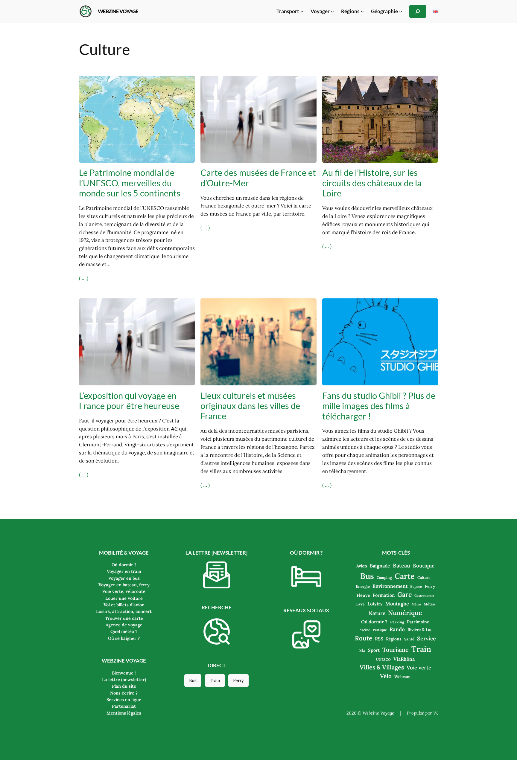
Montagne (397, 603)
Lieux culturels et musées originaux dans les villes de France (250, 405)
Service (426, 638)
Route (363, 638)
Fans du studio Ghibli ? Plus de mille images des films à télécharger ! (378, 405)
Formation (384, 595)
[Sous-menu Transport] (301, 11)
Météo (429, 604)
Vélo (386, 676)
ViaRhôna (404, 659)
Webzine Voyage (118, 11)
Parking (397, 621)
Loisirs (375, 604)
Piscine (364, 630)
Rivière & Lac (419, 629)
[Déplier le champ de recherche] (417, 11)
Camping (384, 577)
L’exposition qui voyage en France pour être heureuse (129, 400)
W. (435, 713)
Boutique (423, 565)
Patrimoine (418, 622)
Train (215, 680)
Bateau (401, 565)
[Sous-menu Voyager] (332, 11)
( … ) (83, 278)
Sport (374, 650)
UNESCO (383, 659)
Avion (361, 566)
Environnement (389, 586)
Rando (397, 629)
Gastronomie (424, 595)
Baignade (380, 566)
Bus (193, 680)
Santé (409, 639)
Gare (404, 594)
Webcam (402, 676)
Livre (360, 604)
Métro (416, 604)
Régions (394, 639)
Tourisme (395, 649)
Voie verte (419, 667)
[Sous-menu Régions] (362, 11)
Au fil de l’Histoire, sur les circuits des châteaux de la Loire (372, 182)
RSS (379, 639)
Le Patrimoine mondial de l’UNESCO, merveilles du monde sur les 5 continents (129, 182)
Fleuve (363, 595)
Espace (416, 586)
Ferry (238, 680)
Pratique (380, 630)
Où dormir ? (374, 622)
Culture (424, 577)
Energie (363, 586)
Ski (362, 650)
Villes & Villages (382, 667)
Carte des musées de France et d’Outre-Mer (258, 177)
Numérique (405, 612)
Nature (377, 613)
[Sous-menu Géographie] (400, 11)
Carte (405, 576)
